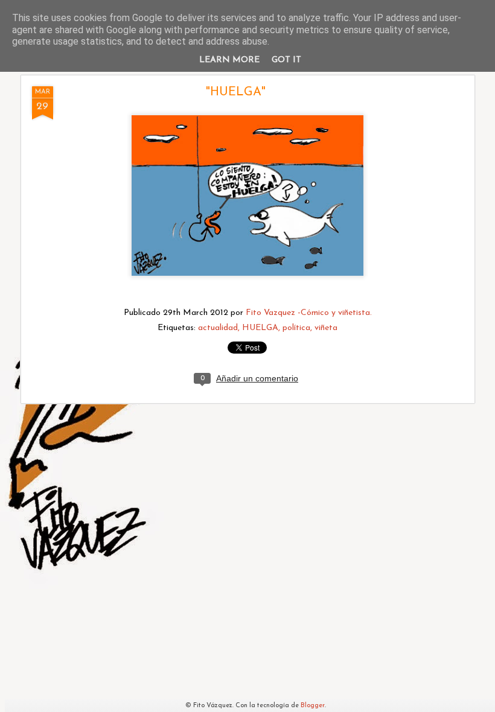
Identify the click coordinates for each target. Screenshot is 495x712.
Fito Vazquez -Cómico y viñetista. (309, 312)
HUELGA (260, 327)
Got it (286, 60)
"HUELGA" (236, 92)
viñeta (326, 327)
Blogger (313, 705)
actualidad (218, 327)
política (296, 327)
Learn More (229, 60)
